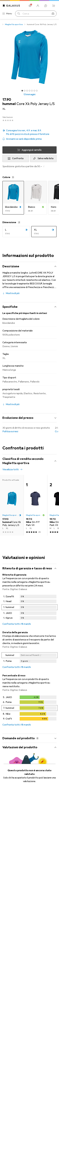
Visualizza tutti (10, 469)
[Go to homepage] (11, 5)
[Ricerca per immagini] (53, 14)
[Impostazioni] (30, 5)
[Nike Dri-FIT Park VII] (35, 505)
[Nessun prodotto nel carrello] (53, 5)
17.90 (6, 99)
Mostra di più (13, 293)
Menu (9, 13)
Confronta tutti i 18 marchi (16, 623)
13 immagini (30, 94)
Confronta (17, 158)
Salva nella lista (46, 158)
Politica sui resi (10, 431)
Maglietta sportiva (14, 24)
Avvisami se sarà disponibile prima (24, 138)
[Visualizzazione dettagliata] (29, 608)
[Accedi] (38, 6)
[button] (29, 132)
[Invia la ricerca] (18, 13)
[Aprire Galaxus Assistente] (45, 5)
